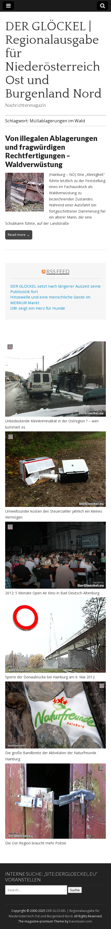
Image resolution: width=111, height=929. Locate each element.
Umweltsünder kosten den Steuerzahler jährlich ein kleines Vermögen (53, 514)
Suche (75, 890)
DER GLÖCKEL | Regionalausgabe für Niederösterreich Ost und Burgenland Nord (53, 60)
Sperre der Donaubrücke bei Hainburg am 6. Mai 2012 (50, 677)
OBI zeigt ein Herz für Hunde (37, 308)
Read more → (19, 234)
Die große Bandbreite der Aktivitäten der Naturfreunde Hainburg (50, 755)
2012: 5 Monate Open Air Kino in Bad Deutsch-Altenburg (52, 592)
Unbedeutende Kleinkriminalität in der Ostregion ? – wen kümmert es (52, 424)
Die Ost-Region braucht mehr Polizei (35, 843)
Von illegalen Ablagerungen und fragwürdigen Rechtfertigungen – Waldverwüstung (51, 151)
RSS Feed (57, 271)
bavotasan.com (80, 921)
